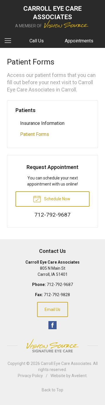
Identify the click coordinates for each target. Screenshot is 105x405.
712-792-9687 (60, 284)
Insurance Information (42, 123)
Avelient (79, 375)
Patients (25, 110)
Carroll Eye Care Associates (66, 363)
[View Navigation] (10, 41)
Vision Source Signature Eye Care (52, 345)
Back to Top (52, 390)
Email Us (52, 309)
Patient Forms (34, 134)
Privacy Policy (30, 375)
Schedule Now (56, 199)
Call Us (36, 41)
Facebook (52, 325)
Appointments (79, 41)
